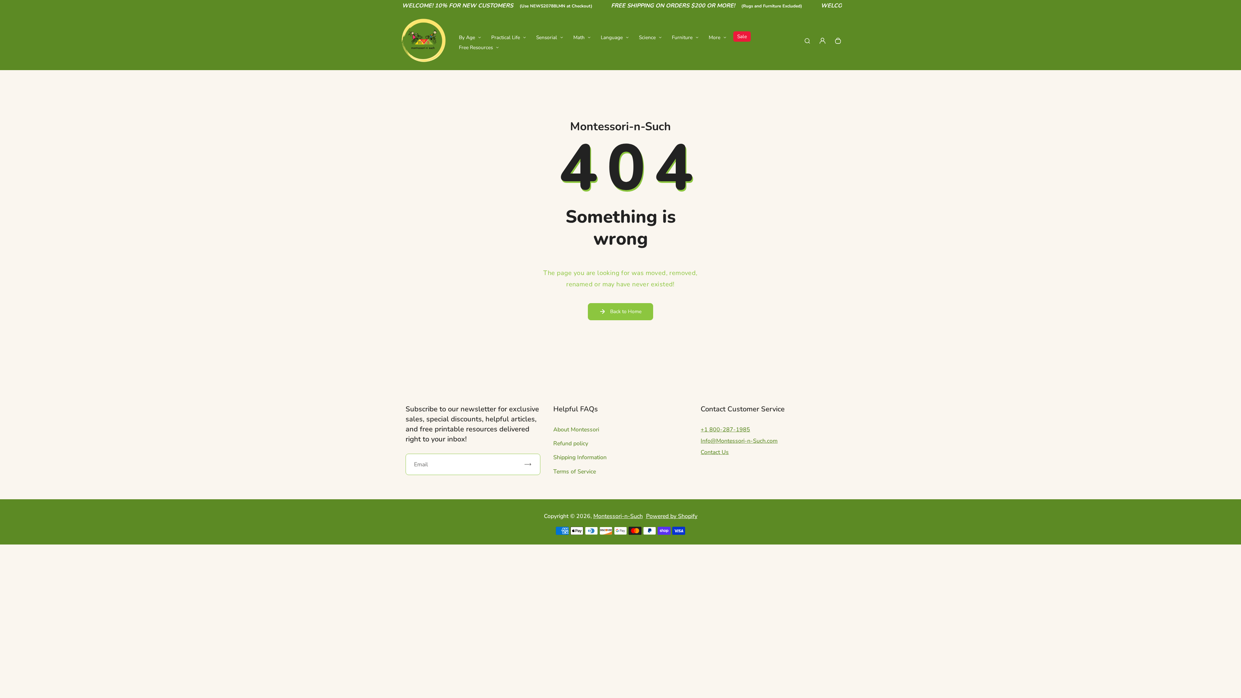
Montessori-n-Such (618, 516)
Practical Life (505, 37)
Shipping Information (580, 457)
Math (579, 37)
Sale (742, 36)
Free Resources (476, 47)
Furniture (682, 37)
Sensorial (546, 37)
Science (647, 37)
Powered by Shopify (671, 516)
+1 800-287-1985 (725, 429)
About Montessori (576, 429)
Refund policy (570, 443)
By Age (467, 37)
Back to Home (626, 311)
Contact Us (715, 452)
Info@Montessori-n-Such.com (739, 441)
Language (612, 37)
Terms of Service (574, 471)
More (714, 37)
